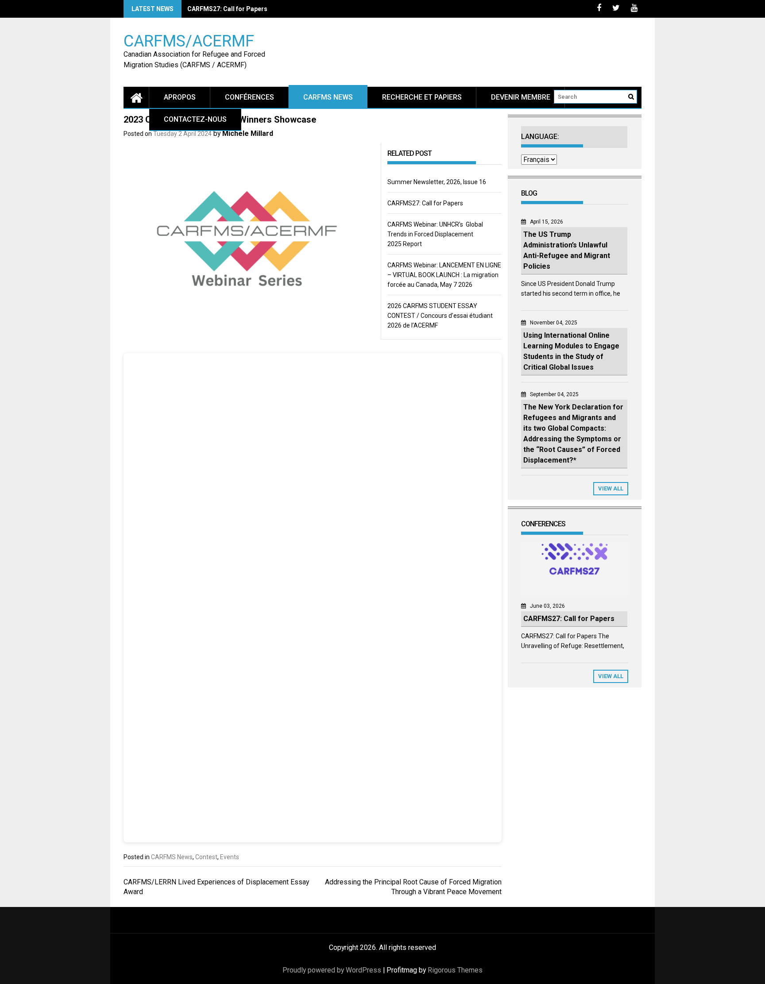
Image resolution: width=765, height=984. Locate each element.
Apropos (180, 97)
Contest (206, 857)
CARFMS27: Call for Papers (227, 8)
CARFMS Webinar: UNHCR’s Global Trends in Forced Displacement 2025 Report (435, 234)
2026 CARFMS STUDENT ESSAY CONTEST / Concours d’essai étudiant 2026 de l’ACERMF (440, 315)
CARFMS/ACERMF (189, 40)
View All (610, 488)
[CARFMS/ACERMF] (136, 97)
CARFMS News (328, 97)
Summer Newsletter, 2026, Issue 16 (436, 181)
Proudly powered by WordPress (331, 970)
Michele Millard (247, 133)
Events (229, 857)
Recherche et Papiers (422, 97)
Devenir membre (520, 97)
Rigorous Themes (455, 970)
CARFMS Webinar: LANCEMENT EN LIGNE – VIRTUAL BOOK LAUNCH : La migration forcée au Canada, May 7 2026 (444, 275)
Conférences (249, 97)
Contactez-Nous (195, 119)
